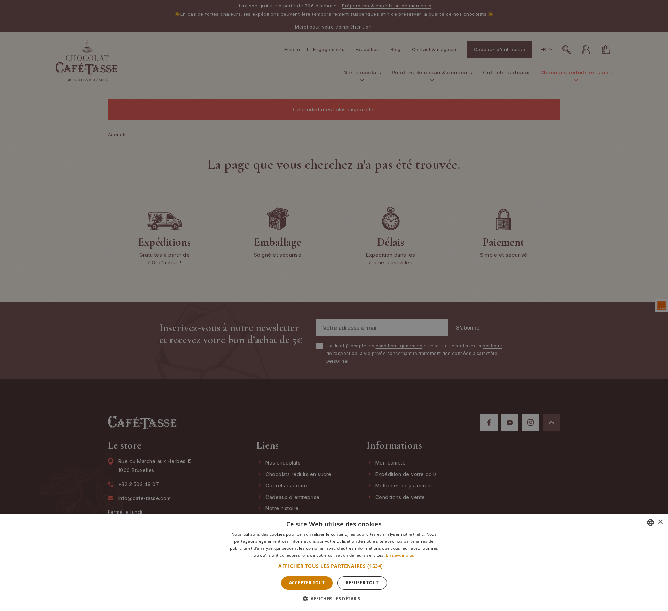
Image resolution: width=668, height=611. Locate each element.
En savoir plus (400, 555)
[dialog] (334, 305)
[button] (333, 566)
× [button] (660, 522)
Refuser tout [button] (362, 583)
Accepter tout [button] (307, 583)
